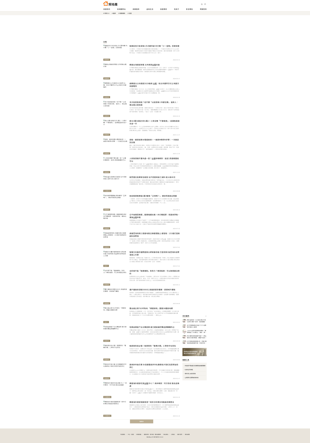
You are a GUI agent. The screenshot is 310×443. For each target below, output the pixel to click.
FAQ (129, 434)
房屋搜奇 (136, 9)
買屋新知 (203, 9)
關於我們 (179, 434)
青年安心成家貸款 (190, 373)
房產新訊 (106, 9)
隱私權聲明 (158, 434)
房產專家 (163, 9)
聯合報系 (166, 434)
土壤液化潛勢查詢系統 (192, 377)
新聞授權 (138, 434)
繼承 (114, 13)
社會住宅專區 (189, 370)
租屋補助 (122, 13)
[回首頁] (110, 3)
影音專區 (189, 9)
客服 (132, 434)
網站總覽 (187, 434)
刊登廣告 (122, 434)
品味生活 (149, 9)
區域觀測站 (121, 9)
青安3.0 (107, 13)
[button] (205, 4)
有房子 (176, 9)
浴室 (130, 13)
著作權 (152, 434)
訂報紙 (173, 434)
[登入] (202, 4)
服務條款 (146, 434)
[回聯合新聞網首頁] (105, 3)
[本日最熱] (206, 316)
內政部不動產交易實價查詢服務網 (195, 366)
